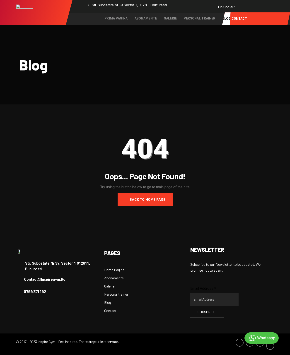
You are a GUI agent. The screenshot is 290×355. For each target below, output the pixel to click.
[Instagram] (249, 5)
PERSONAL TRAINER (199, 18)
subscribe (207, 312)
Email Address (203, 288)
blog (226, 18)
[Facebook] (239, 5)
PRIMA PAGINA (116, 18)
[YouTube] (259, 5)
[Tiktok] (269, 8)
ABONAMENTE (146, 18)
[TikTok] (270, 346)
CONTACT (239, 18)
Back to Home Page (147, 200)
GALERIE (170, 18)
